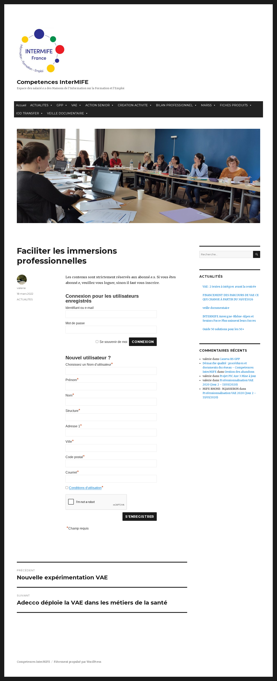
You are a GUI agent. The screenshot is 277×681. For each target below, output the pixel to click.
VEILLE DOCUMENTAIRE (65, 113)
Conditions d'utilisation (85, 488)
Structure (72, 410)
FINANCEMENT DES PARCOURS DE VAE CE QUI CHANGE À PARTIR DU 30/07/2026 (231, 297)
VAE (74, 105)
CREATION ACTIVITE (133, 105)
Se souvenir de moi (113, 342)
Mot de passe (75, 323)
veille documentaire (216, 308)
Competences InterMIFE (52, 81)
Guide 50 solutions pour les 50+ (223, 329)
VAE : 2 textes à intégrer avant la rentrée (229, 286)
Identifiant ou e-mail (79, 307)
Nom (69, 395)
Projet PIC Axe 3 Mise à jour (238, 376)
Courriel (72, 472)
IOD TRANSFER (27, 113)
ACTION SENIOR (97, 105)
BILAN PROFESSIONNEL (174, 105)
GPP (60, 105)
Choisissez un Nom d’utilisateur (89, 364)
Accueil (21, 105)
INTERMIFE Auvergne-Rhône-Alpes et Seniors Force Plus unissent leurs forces (229, 318)
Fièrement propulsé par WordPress (77, 662)
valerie (21, 288)
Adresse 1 (73, 426)
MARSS (206, 105)
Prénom (72, 380)
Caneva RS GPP (230, 359)
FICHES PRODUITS (234, 105)
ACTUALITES (39, 105)
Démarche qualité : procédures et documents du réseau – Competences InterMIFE (228, 368)
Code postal (75, 457)
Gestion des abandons (239, 372)
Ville (69, 441)
